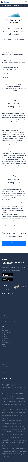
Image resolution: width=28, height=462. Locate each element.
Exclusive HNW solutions (7, 315)
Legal (3, 372)
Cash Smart (4, 311)
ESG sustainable (5, 307)
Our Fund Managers (6, 338)
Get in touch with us (6, 368)
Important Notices (6, 346)
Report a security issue (6, 370)
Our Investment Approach (7, 332)
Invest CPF (4, 302)
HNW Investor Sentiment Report (9, 364)
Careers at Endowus (6, 342)
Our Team (4, 334)
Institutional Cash (5, 317)
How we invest (5, 300)
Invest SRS (4, 304)
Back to (7, 5)
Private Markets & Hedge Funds (8, 321)
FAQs (3, 358)
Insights (3, 355)
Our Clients (4, 336)
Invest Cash (4, 305)
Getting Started (5, 330)
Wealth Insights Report (7, 362)
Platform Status (5, 348)
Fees (3, 328)
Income (3, 309)
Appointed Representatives (7, 366)
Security (3, 344)
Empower (4, 356)
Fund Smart (4, 313)
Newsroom (4, 340)
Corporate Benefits (6, 319)
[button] (25, 1)
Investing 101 (5, 360)
